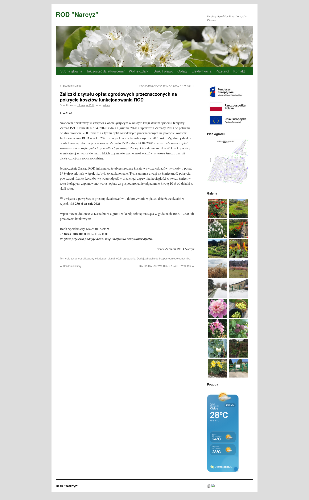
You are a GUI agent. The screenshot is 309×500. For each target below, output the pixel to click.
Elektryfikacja (201, 71)
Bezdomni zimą (70, 85)
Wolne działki (139, 71)
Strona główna (71, 71)
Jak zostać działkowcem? (105, 71)
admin (106, 105)
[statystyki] (211, 486)
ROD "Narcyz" (77, 14)
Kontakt (239, 71)
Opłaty (182, 71)
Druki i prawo (163, 71)
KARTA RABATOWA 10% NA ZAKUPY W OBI (166, 85)
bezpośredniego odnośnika (174, 258)
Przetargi (222, 71)
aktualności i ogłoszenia (122, 258)
